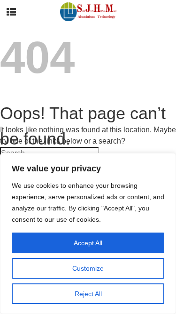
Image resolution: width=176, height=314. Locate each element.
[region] (88, 233)
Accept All (88, 243)
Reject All (88, 294)
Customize (88, 268)
